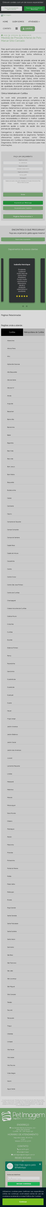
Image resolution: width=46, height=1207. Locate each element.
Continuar (23, 1202)
